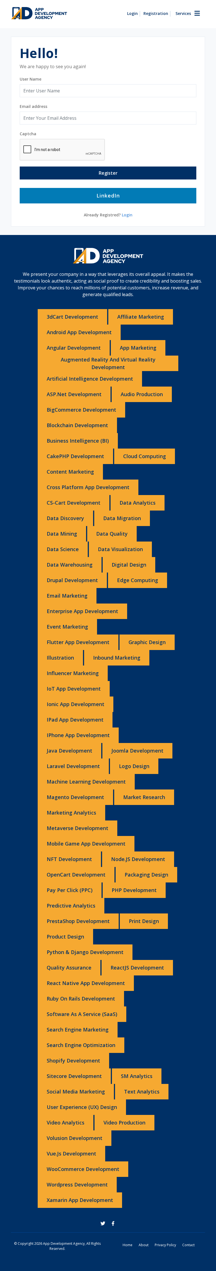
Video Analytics (65, 1122)
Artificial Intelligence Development (90, 378)
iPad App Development (75, 719)
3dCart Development (72, 316)
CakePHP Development (75, 456)
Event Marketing (67, 626)
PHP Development (134, 890)
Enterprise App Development (82, 611)
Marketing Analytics (71, 812)
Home (127, 1245)
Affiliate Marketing (140, 316)
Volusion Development (74, 1138)
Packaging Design (146, 874)
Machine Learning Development (86, 781)
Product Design (65, 936)
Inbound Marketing (116, 657)
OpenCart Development (76, 874)
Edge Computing (137, 580)
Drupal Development (72, 580)
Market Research (144, 797)
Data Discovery (65, 518)
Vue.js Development (71, 1153)
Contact (188, 1245)
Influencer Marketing (73, 673)
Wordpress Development (77, 1184)
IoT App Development (74, 688)
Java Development (69, 750)
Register (108, 173)
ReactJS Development (137, 967)
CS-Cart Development (73, 502)
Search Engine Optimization (81, 1045)
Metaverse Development (77, 828)
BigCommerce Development (81, 409)
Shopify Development (73, 1060)
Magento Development (75, 797)
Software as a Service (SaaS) (82, 1014)
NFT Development (69, 859)
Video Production (124, 1122)
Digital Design (129, 564)
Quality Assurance (69, 967)
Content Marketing (70, 471)
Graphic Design (147, 642)
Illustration (60, 657)
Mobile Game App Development (86, 843)
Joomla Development (137, 750)
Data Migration (122, 518)
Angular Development (74, 347)
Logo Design (134, 766)
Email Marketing (67, 595)
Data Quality (112, 533)
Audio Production (142, 394)
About (143, 1245)
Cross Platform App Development (88, 487)
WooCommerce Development (83, 1169)
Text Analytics (141, 1091)
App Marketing (138, 347)
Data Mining (62, 533)
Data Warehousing (70, 564)
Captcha (28, 133)
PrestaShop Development (78, 921)
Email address (33, 106)
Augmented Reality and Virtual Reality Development (108, 363)
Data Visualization (120, 549)
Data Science (63, 549)
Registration (155, 13)
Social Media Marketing (76, 1091)
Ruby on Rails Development (81, 998)
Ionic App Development (75, 704)
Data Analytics (138, 502)
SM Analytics (136, 1076)
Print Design (144, 921)
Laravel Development (73, 766)
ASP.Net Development (74, 394)
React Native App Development (86, 983)
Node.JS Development (138, 859)
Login (132, 13)
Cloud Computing (144, 456)
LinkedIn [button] (108, 195)
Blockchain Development (77, 425)
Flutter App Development (78, 642)
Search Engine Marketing (78, 1029)
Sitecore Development (74, 1076)
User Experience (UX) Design (82, 1107)
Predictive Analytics (71, 905)
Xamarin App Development (80, 1200)
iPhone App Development (78, 735)
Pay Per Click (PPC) (70, 890)
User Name (30, 79)
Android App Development (79, 332)
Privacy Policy (165, 1245)
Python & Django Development (85, 952)
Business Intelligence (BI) (78, 440)
